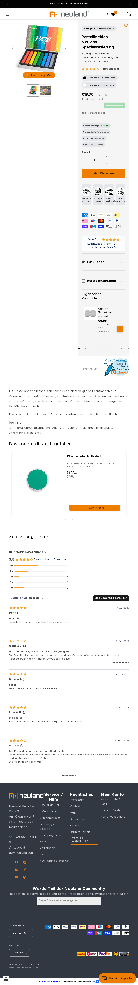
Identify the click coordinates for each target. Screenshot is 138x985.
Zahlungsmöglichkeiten (55, 861)
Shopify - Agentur (15, 967)
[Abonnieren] (97, 901)
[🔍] (39, 49)
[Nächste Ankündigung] (131, 4)
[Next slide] (65, 47)
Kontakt (75, 806)
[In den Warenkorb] (120, 329)
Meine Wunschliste (113, 817)
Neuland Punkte (111, 810)
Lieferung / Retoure (47, 826)
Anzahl (86, 152)
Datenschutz (78, 819)
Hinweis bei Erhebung (49, 981)
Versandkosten (96, 113)
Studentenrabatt (51, 818)
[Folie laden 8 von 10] (117, 348)
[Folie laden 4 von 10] (95, 348)
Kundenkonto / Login (110, 801)
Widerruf (76, 826)
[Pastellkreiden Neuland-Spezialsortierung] (33, 90)
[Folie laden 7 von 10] (111, 348)
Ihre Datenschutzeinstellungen (77, 981)
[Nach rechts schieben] (121, 348)
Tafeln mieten (49, 811)
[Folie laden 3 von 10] (90, 348)
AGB (73, 813)
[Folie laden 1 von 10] (79, 348)
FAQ (42, 854)
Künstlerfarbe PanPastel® (84, 456)
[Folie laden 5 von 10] (101, 348)
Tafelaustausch (50, 805)
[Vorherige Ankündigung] (7, 4)
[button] (8, 14)
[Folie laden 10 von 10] (127, 348)
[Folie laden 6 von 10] (106, 348)
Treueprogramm (50, 835)
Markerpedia (48, 848)
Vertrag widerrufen (80, 839)
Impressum (77, 800)
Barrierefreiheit (80, 832)
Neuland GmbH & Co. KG (32, 965)
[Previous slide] (12, 47)
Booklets (45, 841)
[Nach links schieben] (65, 520)
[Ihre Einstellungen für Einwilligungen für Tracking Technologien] (6, 979)
